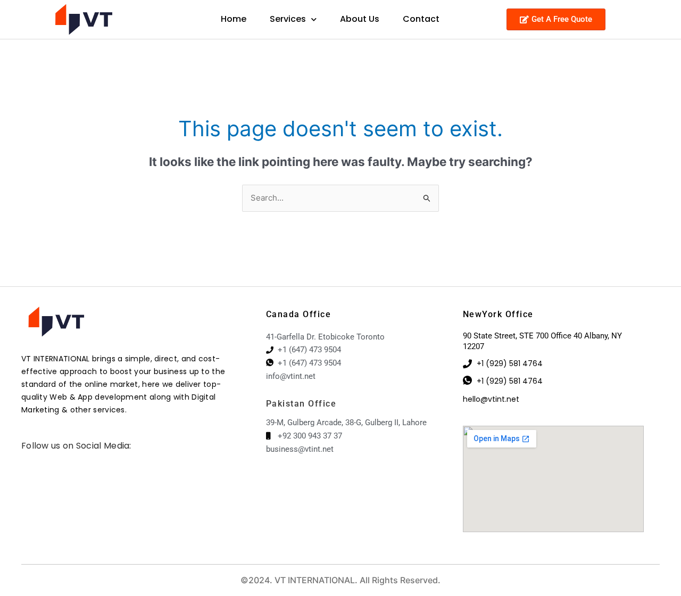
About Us (359, 19)
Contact (421, 19)
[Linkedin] (40, 459)
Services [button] (288, 19)
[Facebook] (24, 459)
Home (233, 19)
